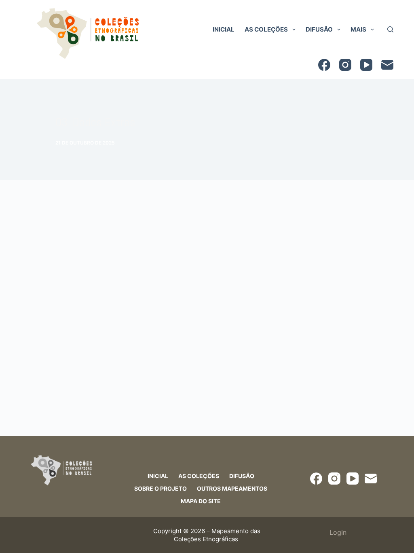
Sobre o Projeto (160, 488)
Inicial (223, 29)
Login (338, 532)
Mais (358, 29)
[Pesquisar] (390, 29)
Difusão (319, 29)
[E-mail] (387, 65)
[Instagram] (345, 65)
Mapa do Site (201, 501)
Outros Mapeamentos (232, 488)
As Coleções (266, 29)
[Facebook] (324, 65)
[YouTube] (366, 65)
